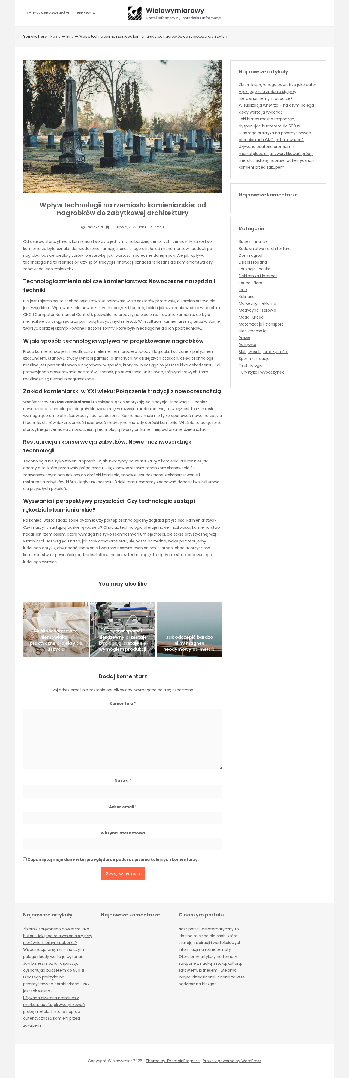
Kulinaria (247, 296)
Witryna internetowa (123, 833)
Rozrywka (247, 344)
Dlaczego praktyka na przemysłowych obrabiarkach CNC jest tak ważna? (56, 983)
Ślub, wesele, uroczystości (263, 351)
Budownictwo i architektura (265, 248)
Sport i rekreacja (254, 358)
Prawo (244, 338)
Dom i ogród (250, 255)
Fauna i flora (250, 283)
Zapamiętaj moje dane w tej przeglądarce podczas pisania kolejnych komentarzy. (113, 859)
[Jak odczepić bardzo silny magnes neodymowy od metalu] (189, 629)
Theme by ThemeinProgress (173, 1061)
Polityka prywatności (47, 13)
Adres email (123, 807)
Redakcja (86, 13)
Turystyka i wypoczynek (261, 372)
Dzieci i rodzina (253, 262)
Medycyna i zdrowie (257, 310)
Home (55, 36)
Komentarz (123, 703)
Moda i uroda (251, 317)
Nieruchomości (253, 331)
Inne (69, 36)
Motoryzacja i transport (261, 324)
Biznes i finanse (253, 241)
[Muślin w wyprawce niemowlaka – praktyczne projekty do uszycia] (56, 629)
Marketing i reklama (257, 303)
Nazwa (123, 780)
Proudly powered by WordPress (232, 1061)
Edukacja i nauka (254, 269)
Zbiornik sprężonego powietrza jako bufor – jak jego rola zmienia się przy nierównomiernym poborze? (277, 91)
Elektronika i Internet (258, 276)
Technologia (251, 365)
